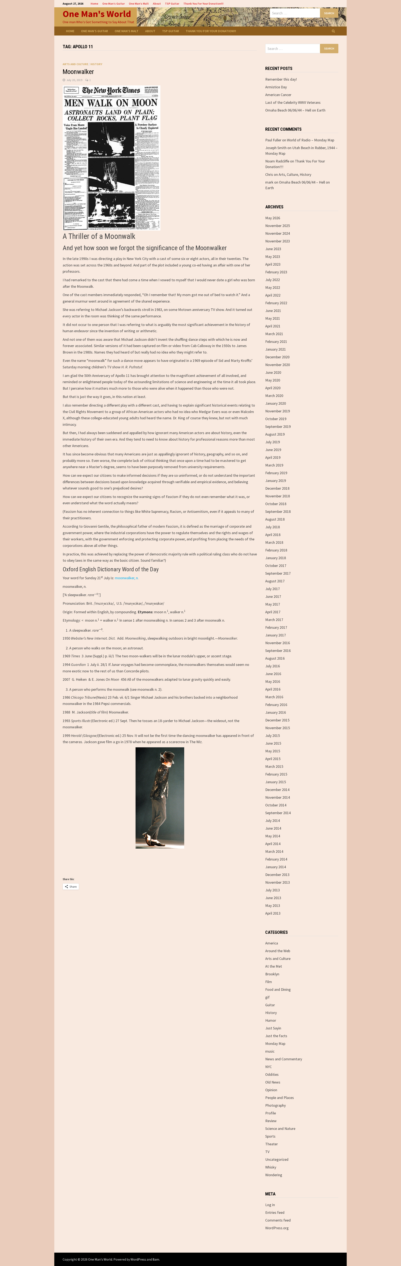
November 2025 (277, 225)
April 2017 (272, 612)
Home (94, 3)
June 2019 (273, 449)
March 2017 (274, 619)
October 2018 (275, 503)
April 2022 (272, 295)
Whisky (270, 1167)
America (271, 943)
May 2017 (272, 604)
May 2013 (272, 905)
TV (267, 1151)
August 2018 (275, 519)
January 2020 (275, 403)
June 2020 (273, 372)
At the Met (273, 966)
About (157, 3)
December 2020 (277, 357)
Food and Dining (278, 989)
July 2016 (272, 666)
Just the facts (276, 1035)
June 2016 (273, 673)
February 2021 (276, 341)
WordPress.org (277, 1227)
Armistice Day (276, 87)
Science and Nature (280, 1128)
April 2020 (272, 387)
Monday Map (275, 1043)
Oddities (272, 1074)
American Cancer (278, 94)
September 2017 (278, 573)
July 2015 (272, 735)
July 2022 (272, 279)
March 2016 (274, 696)
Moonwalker (78, 72)
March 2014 (274, 851)
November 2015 (277, 727)
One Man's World (97, 13)
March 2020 (274, 395)
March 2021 (274, 333)
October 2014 (275, 805)
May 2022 (272, 287)
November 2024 (277, 233)
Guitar (270, 1004)
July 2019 (272, 442)
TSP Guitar (172, 3)
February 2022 (276, 302)
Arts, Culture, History (295, 174)
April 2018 (272, 534)
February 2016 (276, 704)
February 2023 (276, 272)
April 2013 (272, 913)
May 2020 (272, 380)
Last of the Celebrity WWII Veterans (293, 102)
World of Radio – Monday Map (310, 140)
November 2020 (277, 364)
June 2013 (273, 897)
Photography (275, 1105)
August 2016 (275, 658)
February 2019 (276, 472)
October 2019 (275, 418)
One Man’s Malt (139, 3)
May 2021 (272, 318)
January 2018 (275, 557)
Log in (270, 1204)
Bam (155, 1259)
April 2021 (272, 326)
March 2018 (274, 542)
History (96, 64)
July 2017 (272, 588)
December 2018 (277, 488)
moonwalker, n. (127, 577)
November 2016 (277, 642)
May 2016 (272, 681)
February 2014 (276, 859)
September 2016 (278, 650)
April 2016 (272, 689)
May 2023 (272, 256)
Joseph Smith (276, 147)
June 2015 (273, 743)
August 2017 (275, 581)
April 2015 (272, 758)
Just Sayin (273, 1028)
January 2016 (275, 712)
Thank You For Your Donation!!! (203, 3)
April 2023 (272, 264)
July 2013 (272, 890)
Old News (272, 1082)
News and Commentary (283, 1059)
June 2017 (273, 596)
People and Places (279, 1097)
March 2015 (274, 766)
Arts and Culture (75, 64)
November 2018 (277, 496)
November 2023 (277, 241)
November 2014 (277, 797)
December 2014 (277, 789)
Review (271, 1120)
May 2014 (272, 836)
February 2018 (276, 550)
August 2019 (275, 434)
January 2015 (275, 781)
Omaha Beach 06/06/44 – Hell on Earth (295, 110)
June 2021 (273, 310)
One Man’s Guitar (113, 3)
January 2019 (275, 480)
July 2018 (272, 527)
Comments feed (278, 1220)
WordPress (138, 1259)
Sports (270, 1136)
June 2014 (273, 828)
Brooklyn (272, 974)
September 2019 (278, 426)
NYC (268, 1066)
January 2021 (275, 349)
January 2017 (275, 635)
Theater (271, 1144)
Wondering (273, 1174)
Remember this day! (281, 79)
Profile (270, 1113)
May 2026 (272, 217)
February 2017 (276, 627)
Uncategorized (276, 1159)
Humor (270, 1020)
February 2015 (276, 774)
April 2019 (272, 457)
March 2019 (274, 465)
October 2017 (275, 565)
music (269, 1051)
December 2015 (277, 720)
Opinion (271, 1089)
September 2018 (278, 511)
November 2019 (277, 411)
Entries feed (274, 1212)
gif (267, 997)
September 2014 (278, 812)
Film (268, 981)
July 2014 (272, 820)
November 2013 (277, 882)
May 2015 (272, 751)
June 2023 (273, 248)
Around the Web (277, 950)
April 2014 (272, 843)
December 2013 (277, 874)
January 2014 (275, 866)
